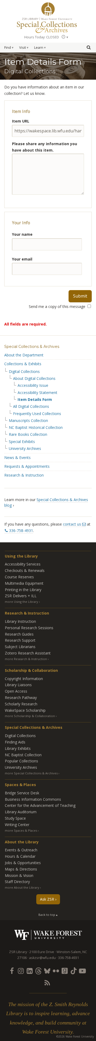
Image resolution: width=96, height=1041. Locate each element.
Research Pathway (21, 697)
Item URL (20, 121)
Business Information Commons (33, 799)
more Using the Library (21, 602)
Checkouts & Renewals (25, 570)
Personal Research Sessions (29, 627)
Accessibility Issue (33, 385)
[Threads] (38, 970)
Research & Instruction (24, 475)
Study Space (15, 818)
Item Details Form (35, 399)
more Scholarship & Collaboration (30, 716)
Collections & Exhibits (22, 363)
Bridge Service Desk (22, 792)
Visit (22, 47)
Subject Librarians (20, 646)
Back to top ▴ (48, 915)
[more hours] (64, 37)
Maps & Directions (21, 869)
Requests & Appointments (27, 466)
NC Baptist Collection (23, 754)
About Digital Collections (34, 378)
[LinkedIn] (29, 970)
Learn (38, 47)
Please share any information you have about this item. (44, 147)
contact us (72, 524)
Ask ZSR (47, 899)
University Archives (25, 448)
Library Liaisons (18, 684)
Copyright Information (24, 678)
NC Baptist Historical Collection (36, 427)
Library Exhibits (18, 748)
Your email (22, 259)
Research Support (20, 640)
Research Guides (19, 634)
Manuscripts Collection (28, 420)
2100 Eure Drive (41, 952)
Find (7, 47)
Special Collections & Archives (31, 346)
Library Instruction (20, 621)
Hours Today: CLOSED (41, 37)
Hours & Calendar (20, 856)
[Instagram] (20, 970)
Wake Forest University (48, 935)
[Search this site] (88, 47)
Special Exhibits (22, 441)
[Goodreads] (64, 970)
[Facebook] (11, 970)
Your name (22, 234)
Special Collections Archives (48, 25)
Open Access (16, 691)
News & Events (17, 457)
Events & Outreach (21, 849)
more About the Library (22, 887)
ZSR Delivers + (21, 595)
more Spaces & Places (21, 830)
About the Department (23, 354)
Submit (80, 296)
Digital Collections (24, 371)
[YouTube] (82, 970)
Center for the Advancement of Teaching (40, 805)
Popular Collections (21, 760)
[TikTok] (73, 970)
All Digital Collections (31, 406)
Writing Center (17, 824)
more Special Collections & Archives (31, 773)
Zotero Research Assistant (28, 653)
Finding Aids (15, 742)
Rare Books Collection (28, 434)
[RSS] (46, 982)
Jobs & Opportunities (23, 862)
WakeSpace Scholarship (25, 710)
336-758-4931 (21, 530)
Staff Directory (17, 881)
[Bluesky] (46, 970)
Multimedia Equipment (24, 583)
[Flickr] (56, 970)
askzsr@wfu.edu (42, 957)
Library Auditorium (21, 811)
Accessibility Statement (37, 392)
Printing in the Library (23, 589)
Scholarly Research (21, 703)
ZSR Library (48, 9)
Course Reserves (19, 576)
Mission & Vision (19, 875)
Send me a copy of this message (57, 306)
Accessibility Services (23, 564)
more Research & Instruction (26, 659)
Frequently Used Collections (37, 413)
